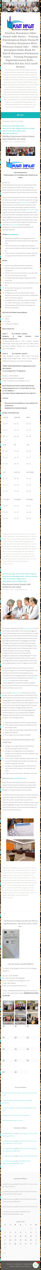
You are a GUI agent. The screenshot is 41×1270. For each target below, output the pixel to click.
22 (31, 1240)
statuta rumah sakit (8, 561)
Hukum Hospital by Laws (18, 778)
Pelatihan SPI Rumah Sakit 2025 (28, 1156)
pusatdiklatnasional (19, 142)
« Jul (3, 1253)
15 (31, 1236)
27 (20, 1244)
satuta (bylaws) (30, 210)
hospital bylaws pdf (10, 133)
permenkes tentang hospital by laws (24, 556)
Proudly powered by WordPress (19, 1264)
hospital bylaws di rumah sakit (22, 549)
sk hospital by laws (23, 559)
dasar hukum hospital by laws (22, 539)
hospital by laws (18, 541)
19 (15, 1240)
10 (5, 1236)
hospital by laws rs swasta (28, 544)
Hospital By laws (28, 628)
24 (5, 1244)
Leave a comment (7, 564)
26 (15, 1244)
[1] (35, 1266)
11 (10, 1236)
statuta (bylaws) (24, 202)
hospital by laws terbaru (12, 128)
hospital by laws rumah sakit (13, 126)
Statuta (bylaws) (13, 234)
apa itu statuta (26, 534)
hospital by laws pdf (13, 544)
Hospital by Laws (17, 693)
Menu (22, 115)
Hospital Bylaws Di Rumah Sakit (14, 131)
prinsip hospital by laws (9, 559)
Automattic (26, 1266)
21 (25, 1240)
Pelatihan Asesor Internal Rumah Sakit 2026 (15, 1115)
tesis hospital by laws (21, 561)
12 (15, 1236)
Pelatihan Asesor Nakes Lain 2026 (12, 1120)
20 (20, 1240)
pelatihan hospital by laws (14, 554)
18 (10, 1240)
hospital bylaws (28, 128)
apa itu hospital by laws (14, 534)
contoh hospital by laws (22, 536)
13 (20, 1236)
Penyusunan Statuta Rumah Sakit (14, 581)
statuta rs (33, 559)
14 (25, 1236)
